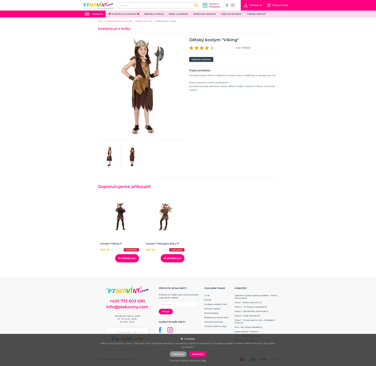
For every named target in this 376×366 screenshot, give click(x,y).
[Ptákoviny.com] (97, 5)
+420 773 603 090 (127, 301)
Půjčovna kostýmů (231, 14)
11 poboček (214, 6)
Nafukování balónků (204, 14)
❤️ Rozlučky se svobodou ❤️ (123, 14)
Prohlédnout (127, 258)
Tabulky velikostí (256, 14)
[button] (253, 5)
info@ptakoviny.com (127, 307)
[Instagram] (232, 5)
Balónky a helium (154, 14)
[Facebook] (227, 5)
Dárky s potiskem (178, 14)
